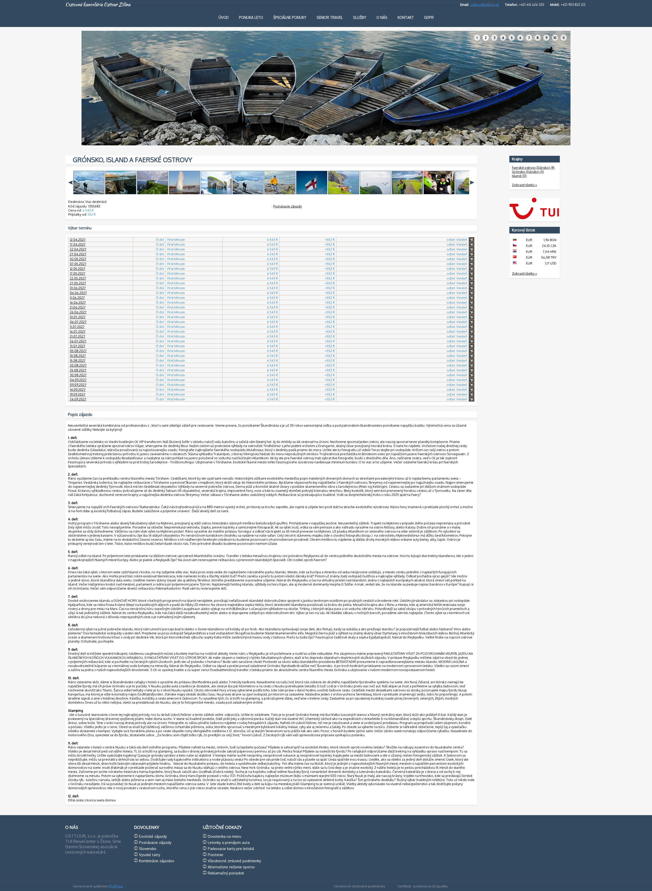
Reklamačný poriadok (226, 873)
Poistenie (215, 854)
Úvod (224, 17)
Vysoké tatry (149, 854)
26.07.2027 (78, 341)
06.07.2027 (78, 322)
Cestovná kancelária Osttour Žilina (97, 4)
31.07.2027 (77, 346)
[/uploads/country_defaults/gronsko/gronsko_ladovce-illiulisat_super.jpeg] (88, 193)
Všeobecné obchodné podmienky (359, 886)
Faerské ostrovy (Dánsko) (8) (533, 167)
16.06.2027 (78, 302)
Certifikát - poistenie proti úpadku (422, 886)
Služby (359, 17)
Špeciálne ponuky (289, 17)
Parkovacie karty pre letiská (231, 848)
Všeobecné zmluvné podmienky (234, 860)
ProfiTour (116, 886)
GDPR (429, 17)
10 (554, 38)
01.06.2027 (78, 288)
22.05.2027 (78, 278)
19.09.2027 (77, 394)
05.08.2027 (78, 351)
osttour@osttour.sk (484, 5)
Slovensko (147, 848)
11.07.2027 (77, 327)
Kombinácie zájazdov (156, 860)
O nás (381, 17)
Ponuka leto (251, 17)
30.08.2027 (78, 375)
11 (564, 38)
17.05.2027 (77, 273)
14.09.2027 (78, 389)
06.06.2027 (78, 293)
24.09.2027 (78, 399)
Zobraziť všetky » (524, 185)
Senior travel (330, 17)
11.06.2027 (77, 298)
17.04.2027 (78, 244)
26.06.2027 (78, 312)
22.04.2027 (78, 249)
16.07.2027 (78, 331)
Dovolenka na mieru (224, 836)
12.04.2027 (78, 240)
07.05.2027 (78, 264)
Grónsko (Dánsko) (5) (528, 172)
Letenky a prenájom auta (229, 842)
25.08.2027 (78, 370)
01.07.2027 (78, 317)
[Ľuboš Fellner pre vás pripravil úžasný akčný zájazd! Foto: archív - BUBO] (279, 193)
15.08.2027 (78, 360)
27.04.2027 (78, 254)
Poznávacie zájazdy (287, 206)
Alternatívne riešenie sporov (231, 867)
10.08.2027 (78, 356)
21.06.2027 (78, 307)
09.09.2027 (78, 385)
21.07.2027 (77, 336)
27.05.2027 (78, 283)
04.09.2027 (78, 380)
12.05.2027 (77, 269)
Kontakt (406, 17)
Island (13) (519, 176)
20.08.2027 (78, 365)
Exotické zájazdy (153, 836)
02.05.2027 (78, 259)
